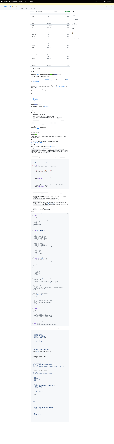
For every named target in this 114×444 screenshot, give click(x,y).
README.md (33, 49)
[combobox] (59, 11)
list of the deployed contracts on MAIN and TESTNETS (51, 80)
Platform (5, 1)
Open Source (21, 1)
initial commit (49, 23)
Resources (15, 1)
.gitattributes (34, 34)
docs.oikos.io (47, 93)
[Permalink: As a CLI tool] (30, 327)
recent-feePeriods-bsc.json (36, 63)
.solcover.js (33, 41)
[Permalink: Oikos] (30, 71)
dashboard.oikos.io (36, 100)
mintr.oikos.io (35, 98)
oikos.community (47, 106)
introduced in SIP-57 (44, 149)
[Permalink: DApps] (30, 96)
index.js (33, 56)
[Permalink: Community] (30, 103)
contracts (33, 21)
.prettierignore (34, 38)
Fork (106, 6)
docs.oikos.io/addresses (50, 203)
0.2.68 (48, 56)
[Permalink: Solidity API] (30, 144)
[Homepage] (2, 1)
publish (33, 25)
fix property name (36, 14)
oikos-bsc (10, 6)
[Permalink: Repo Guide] (30, 110)
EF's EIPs (37, 87)
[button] (67, 160)
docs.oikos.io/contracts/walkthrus (37, 142)
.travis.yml (33, 45)
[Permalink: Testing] (30, 126)
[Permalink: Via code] (30, 211)
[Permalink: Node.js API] (30, 191)
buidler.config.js (34, 52)
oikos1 (33, 14)
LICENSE (33, 47)
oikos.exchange (36, 81)
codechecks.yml (34, 54)
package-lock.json (34, 60)
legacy (33, 23)
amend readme (49, 49)
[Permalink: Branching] (30, 112)
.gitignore (33, 36)
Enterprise (26, 1)
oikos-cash (4, 6)
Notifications (100, 6)
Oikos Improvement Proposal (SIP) (59, 86)
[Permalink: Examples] (30, 139)
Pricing (31, 1)
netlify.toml (33, 58)
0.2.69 (48, 60)
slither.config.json (34, 65)
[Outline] (69, 68)
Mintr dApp (47, 79)
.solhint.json (33, 43)
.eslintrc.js (33, 32)
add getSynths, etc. (50, 21)
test (32, 27)
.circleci (33, 16)
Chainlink (47, 90)
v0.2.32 (48, 16)
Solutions (10, 1)
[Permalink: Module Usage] (30, 132)
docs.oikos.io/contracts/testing (40, 129)
